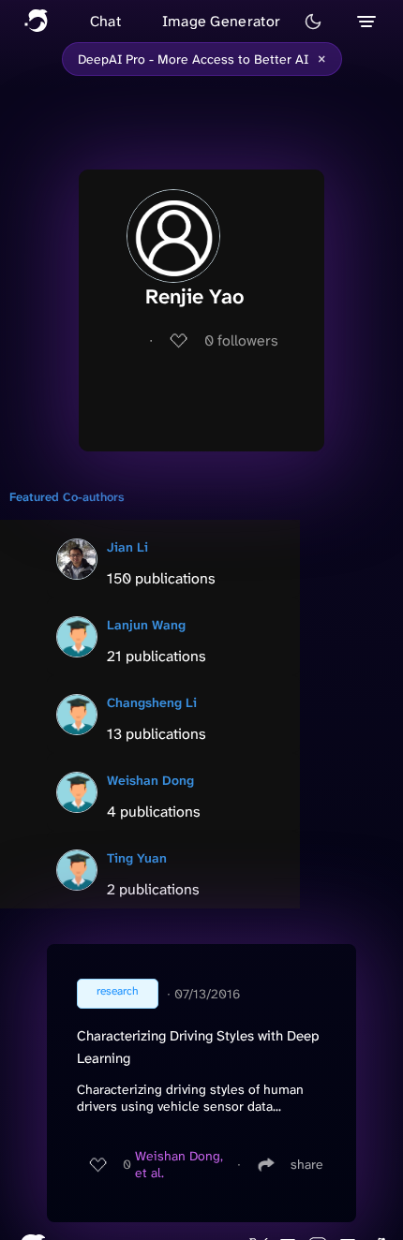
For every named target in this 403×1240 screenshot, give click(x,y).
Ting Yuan (137, 857)
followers (241, 340)
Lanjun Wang (146, 624)
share (307, 1164)
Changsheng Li (152, 702)
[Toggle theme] (313, 22)
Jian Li (127, 547)
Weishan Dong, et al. (179, 1164)
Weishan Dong (150, 780)
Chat (105, 21)
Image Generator (221, 21)
